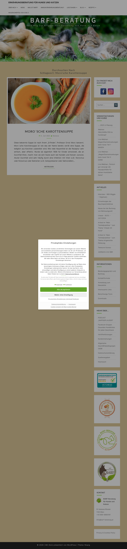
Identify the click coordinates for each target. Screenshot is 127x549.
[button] (63, 289)
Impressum (72, 304)
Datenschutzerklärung (72, 274)
